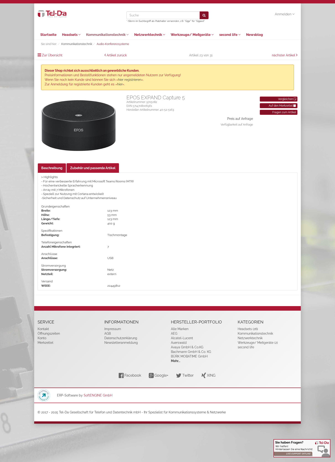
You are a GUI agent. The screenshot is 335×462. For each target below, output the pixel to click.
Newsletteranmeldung (121, 342)
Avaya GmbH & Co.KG (187, 347)
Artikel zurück (117, 55)
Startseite (48, 35)
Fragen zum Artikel (284, 112)
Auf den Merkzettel (281, 105)
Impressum (112, 329)
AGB (107, 333)
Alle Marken (179, 329)
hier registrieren (129, 79)
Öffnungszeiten (49, 333)
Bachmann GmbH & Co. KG (191, 352)
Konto (42, 338)
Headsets (70, 35)
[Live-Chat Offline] (301, 448)
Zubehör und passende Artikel (92, 168)
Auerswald (179, 342)
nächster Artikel (284, 55)
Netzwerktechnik (148, 35)
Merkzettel (45, 342)
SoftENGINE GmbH (98, 395)
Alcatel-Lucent (182, 338)
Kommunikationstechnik (106, 35)
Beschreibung (51, 168)
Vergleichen (286, 99)
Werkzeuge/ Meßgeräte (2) (258, 342)
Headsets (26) (248, 329)
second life (228, 35)
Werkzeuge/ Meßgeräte (191, 35)
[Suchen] (204, 15)
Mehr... (175, 361)
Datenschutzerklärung (120, 338)
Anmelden (283, 14)
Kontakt (43, 329)
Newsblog (254, 35)
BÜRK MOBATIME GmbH (189, 356)
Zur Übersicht (52, 55)
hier (119, 84)
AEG (174, 333)
